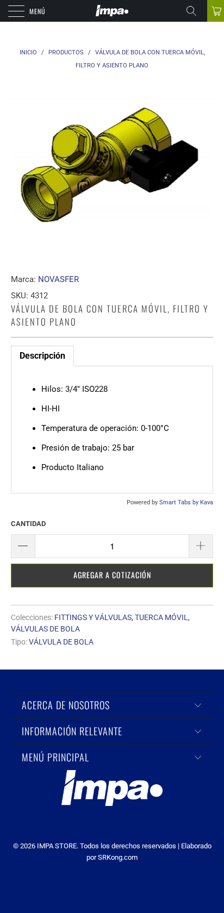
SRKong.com (118, 857)
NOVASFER (58, 279)
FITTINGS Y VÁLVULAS (93, 617)
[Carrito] (215, 11)
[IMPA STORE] (112, 11)
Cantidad (28, 524)
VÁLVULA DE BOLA (61, 641)
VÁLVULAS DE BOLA (45, 628)
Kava (206, 502)
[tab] (42, 356)
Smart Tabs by (179, 502)
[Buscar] (195, 11)
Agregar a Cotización (112, 574)
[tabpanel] (112, 429)
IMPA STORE (57, 846)
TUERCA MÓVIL (161, 617)
